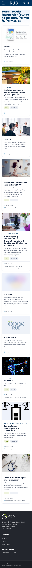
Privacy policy (6, 544)
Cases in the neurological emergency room (15, 478)
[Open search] (24, 3)
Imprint (4, 541)
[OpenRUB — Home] (10, 3)
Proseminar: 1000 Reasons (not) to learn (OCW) (15, 183)
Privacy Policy (10, 337)
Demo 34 (8, 47)
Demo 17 (7, 139)
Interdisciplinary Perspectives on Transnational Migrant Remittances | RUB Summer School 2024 (16, 240)
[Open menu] (28, 3)
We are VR (8, 381)
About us (4, 538)
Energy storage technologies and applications (11, 428)
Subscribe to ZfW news (9, 552)
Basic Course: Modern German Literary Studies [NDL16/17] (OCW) (14, 92)
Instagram (5, 556)
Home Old (8, 294)
